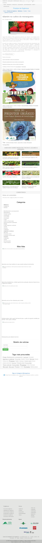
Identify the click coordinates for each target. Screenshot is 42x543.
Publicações (33, 514)
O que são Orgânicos (7, 510)
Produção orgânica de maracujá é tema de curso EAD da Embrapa (11, 159)
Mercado (6, 234)
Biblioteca (6, 206)
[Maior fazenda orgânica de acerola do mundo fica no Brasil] (11, 164)
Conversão (6, 220)
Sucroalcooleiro (7, 242)
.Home (4, 4)
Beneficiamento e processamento (11, 212)
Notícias (5, 209)
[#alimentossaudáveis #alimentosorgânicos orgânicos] (30, 382)
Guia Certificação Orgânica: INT (29, 159)
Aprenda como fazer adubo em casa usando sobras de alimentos (18, 266)
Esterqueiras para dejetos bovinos (10, 338)
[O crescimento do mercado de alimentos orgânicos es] (36, 441)
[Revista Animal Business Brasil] (34, 529)
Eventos (23, 360)
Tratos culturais (7, 244)
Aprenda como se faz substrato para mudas (12, 302)
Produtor (25, 11)
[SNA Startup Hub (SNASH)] (34, 525)
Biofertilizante (7, 214)
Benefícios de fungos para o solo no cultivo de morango (13, 64)
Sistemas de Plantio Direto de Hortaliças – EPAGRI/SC (29, 188)
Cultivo (5, 221)
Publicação (6, 240)
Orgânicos (6, 508)
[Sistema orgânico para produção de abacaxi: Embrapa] (30, 174)
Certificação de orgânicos (8, 515)
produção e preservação (7, 364)
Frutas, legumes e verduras (10, 227)
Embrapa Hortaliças (9, 54)
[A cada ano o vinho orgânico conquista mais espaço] (24, 401)
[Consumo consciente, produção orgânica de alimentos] (17, 387)
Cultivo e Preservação (9, 222)
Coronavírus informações (8, 518)
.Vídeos (33, 4)
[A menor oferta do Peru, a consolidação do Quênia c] (5, 400)
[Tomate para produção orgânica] (30, 164)
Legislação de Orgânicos (8, 512)
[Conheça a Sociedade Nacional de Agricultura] (10, 524)
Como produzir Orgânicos (8, 513)
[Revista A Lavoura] (23, 529)
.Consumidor (20, 4)
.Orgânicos (9, 4)
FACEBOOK (18, 66)
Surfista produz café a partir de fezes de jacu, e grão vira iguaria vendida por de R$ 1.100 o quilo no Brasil (20, 320)
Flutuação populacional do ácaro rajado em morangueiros (13, 61)
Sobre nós (33, 509)
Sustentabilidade (22, 515)
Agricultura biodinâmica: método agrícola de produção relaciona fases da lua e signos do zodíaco (20, 284)
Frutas (29, 11)
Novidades (27, 369)
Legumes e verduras (8, 12)
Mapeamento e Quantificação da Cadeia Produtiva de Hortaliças (11, 188)
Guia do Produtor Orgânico (27, 105)
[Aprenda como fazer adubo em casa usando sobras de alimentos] (21, 257)
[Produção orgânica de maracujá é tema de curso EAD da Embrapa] (11, 155)
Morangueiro (29, 142)
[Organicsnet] (23, 525)
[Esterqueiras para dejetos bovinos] (21, 330)
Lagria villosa (20, 142)
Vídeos (20, 516)
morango (24, 142)
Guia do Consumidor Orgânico (28, 69)
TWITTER (24, 66)
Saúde (5, 241)
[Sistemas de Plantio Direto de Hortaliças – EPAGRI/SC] (30, 184)
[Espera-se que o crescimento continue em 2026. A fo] (11, 404)
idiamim (15, 142)
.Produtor (14, 4)
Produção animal (7, 235)
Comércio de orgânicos (8, 516)
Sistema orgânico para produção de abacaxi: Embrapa (30, 179)
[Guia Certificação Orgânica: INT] (30, 155)
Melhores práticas (34, 368)
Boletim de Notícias (33, 516)
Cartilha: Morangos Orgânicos (10, 178)
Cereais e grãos (7, 215)
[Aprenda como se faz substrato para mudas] (21, 294)
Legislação (6, 231)
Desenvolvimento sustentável (10, 224)
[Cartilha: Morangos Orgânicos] (11, 174)
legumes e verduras (8, 361)
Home (4, 11)
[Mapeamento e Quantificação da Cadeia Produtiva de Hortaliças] (11, 184)
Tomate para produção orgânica (29, 169)
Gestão (5, 228)
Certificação (6, 217)
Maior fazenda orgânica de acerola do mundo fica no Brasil (11, 169)
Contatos (5, 2)
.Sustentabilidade (27, 4)
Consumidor (6, 218)
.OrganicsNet (6, 6)
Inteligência (6, 208)
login (11, 199)
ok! (32, 1)
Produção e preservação (9, 237)
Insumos (6, 230)
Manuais (33, 362)
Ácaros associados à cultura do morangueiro (11, 59)
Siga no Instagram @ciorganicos (21, 375)
